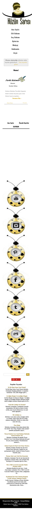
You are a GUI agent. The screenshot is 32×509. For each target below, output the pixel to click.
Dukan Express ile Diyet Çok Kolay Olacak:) (17, 445)
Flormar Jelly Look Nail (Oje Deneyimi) (17, 456)
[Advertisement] (16, 162)
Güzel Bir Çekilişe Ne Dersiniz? (17, 404)
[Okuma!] (16, 88)
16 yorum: (25, 102)
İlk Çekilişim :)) (17, 415)
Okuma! (16, 70)
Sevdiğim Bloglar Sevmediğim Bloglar (16, 396)
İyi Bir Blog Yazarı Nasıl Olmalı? (17, 387)
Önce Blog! (17, 425)
